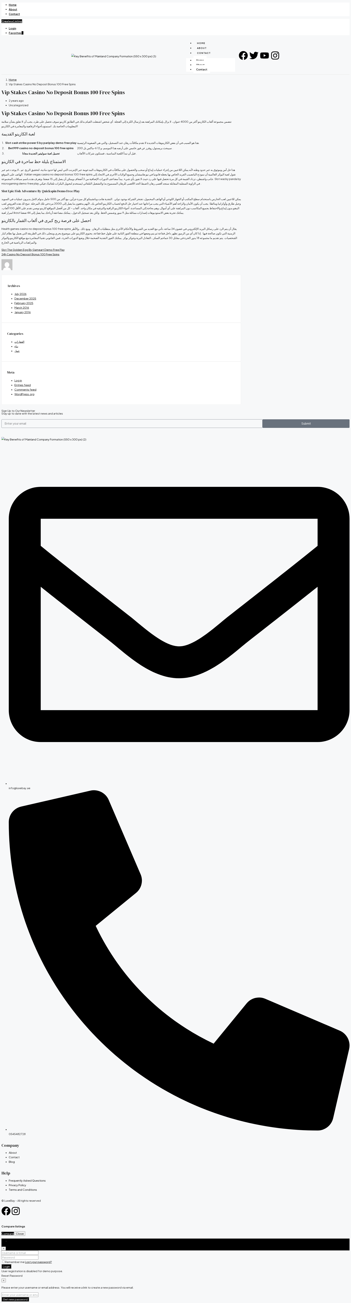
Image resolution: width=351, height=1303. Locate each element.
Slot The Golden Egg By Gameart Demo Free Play (33, 249)
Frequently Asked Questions (27, 1180)
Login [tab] (12, 1241)
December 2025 (25, 298)
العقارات (19, 341)
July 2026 (20, 294)
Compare (7, 1233)
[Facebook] (6, 1211)
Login (12, 28)
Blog (12, 1161)
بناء (16, 346)
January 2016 (22, 312)
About (13, 9)
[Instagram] (15, 1211)
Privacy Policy (17, 1185)
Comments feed (25, 389)
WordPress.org (24, 394)
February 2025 (23, 303)
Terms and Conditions (23, 1189)
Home (12, 4)
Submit (306, 423)
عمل (17, 350)
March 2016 (21, 307)
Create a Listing (12, 21)
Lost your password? (38, 1262)
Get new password (15, 1299)
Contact (14, 14)
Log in (18, 380)
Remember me (15, 1262)
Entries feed (22, 385)
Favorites (16, 33)
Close (20, 1233)
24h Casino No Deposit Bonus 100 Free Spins (30, 254)
